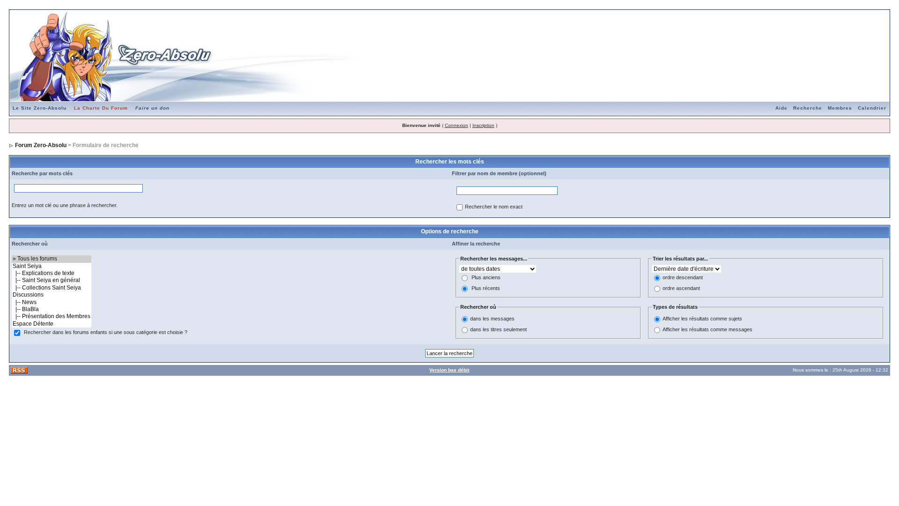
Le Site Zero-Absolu (39, 108)
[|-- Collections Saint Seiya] (51, 287)
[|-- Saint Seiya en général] (51, 280)
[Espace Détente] (51, 323)
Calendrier (872, 108)
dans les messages (492, 318)
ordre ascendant (681, 288)
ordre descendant (683, 278)
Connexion (456, 125)
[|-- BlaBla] (51, 309)
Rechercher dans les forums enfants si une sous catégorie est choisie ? (105, 332)
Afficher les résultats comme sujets (702, 318)
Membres (840, 108)
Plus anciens (486, 278)
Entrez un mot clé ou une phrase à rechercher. (65, 205)
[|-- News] (51, 302)
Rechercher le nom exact (494, 207)
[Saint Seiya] (51, 266)
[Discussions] (51, 294)
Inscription (483, 125)
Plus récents (486, 288)
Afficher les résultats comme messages (707, 329)
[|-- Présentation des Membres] (51, 316)
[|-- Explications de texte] (51, 273)
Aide (781, 108)
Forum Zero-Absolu (40, 145)
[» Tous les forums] (51, 258)
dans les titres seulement (498, 329)
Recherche (807, 108)
